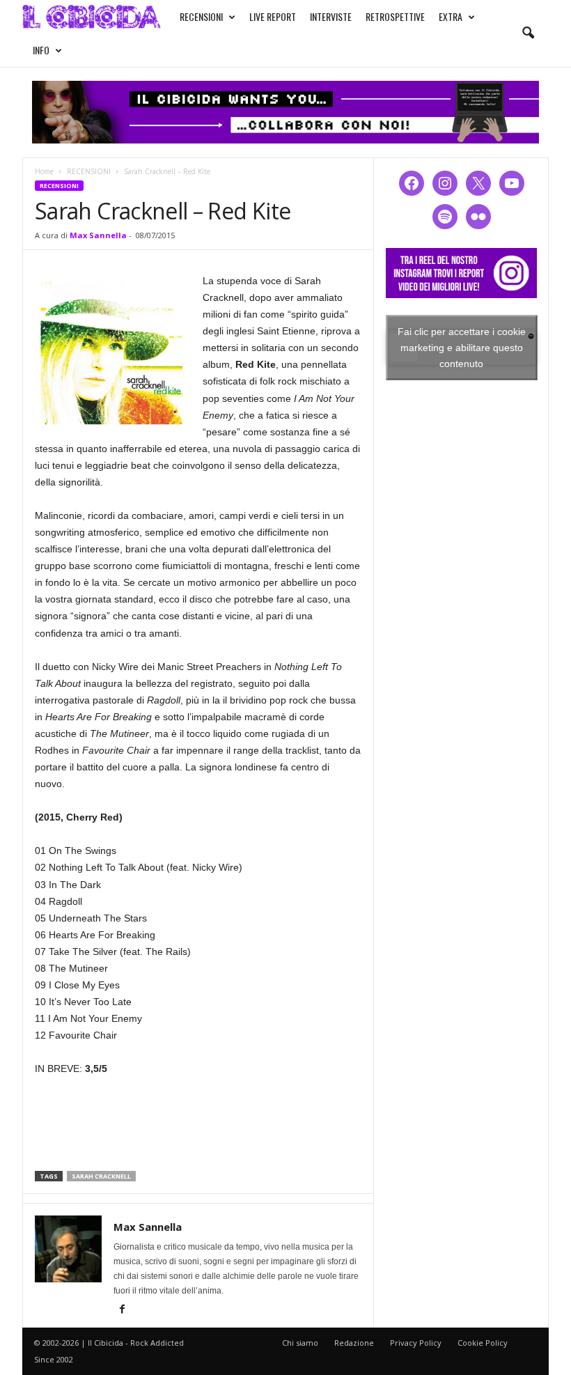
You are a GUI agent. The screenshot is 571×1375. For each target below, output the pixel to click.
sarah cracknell (101, 1176)
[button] (528, 33)
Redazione (354, 1342)
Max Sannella (98, 235)
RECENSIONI (201, 16)
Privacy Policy (415, 1342)
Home (44, 171)
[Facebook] (122, 1310)
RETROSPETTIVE (395, 16)
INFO (41, 49)
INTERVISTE (331, 16)
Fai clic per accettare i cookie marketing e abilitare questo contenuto (462, 346)
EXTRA (450, 16)
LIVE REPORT (272, 16)
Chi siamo (300, 1342)
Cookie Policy (482, 1342)
